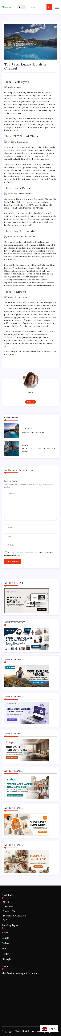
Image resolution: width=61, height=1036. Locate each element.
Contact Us (9, 911)
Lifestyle (6, 959)
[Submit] (49, 7)
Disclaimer (8, 906)
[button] (21, 7)
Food (4, 948)
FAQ (5, 920)
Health (5, 953)
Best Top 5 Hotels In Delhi (33, 432)
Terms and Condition (14, 915)
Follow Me (30, 402)
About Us (7, 902)
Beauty (5, 937)
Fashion (6, 943)
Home (5, 932)
